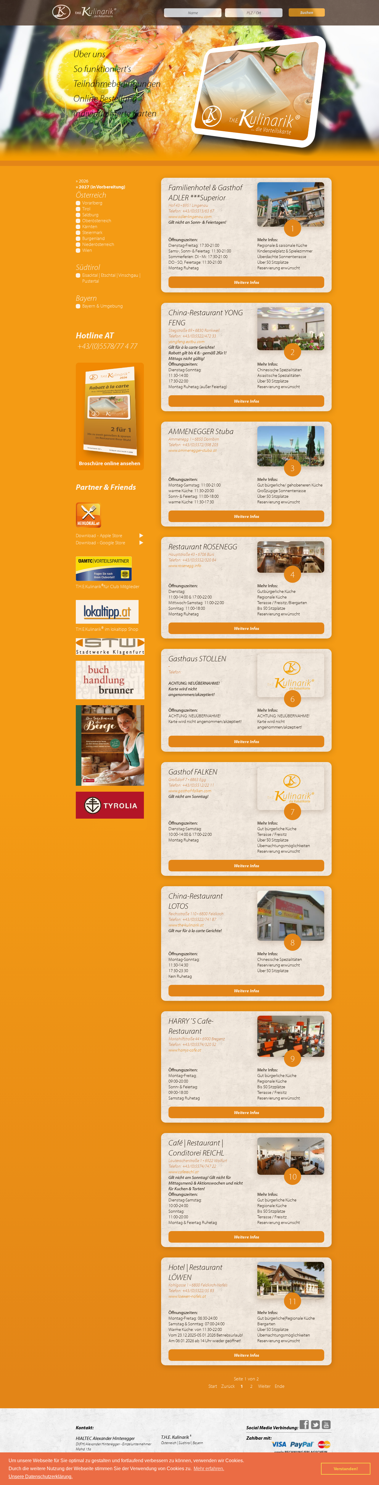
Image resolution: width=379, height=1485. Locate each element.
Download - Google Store (100, 542)
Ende (280, 1386)
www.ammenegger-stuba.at (192, 450)
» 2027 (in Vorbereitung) (100, 187)
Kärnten (89, 226)
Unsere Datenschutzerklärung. (41, 1476)
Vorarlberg (92, 203)
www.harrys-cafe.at (184, 1050)
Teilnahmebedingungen (117, 83)
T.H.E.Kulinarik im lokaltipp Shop (107, 629)
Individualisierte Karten (115, 113)
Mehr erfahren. (209, 1468)
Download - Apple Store (99, 535)
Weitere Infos (246, 282)
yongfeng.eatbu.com (186, 341)
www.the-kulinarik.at (185, 925)
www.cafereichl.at (183, 1171)
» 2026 (82, 181)
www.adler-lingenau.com (190, 216)
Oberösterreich (96, 220)
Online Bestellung (105, 98)
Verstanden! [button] (346, 1468)
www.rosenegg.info (184, 565)
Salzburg (90, 214)
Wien (87, 250)
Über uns (89, 54)
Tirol (86, 209)
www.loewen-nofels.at (187, 1296)
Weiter (264, 1386)
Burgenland (93, 238)
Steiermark (92, 232)
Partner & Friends (106, 487)
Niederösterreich (98, 244)
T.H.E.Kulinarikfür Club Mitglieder (107, 586)
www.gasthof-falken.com (189, 790)
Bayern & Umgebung (102, 306)
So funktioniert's (102, 68)
